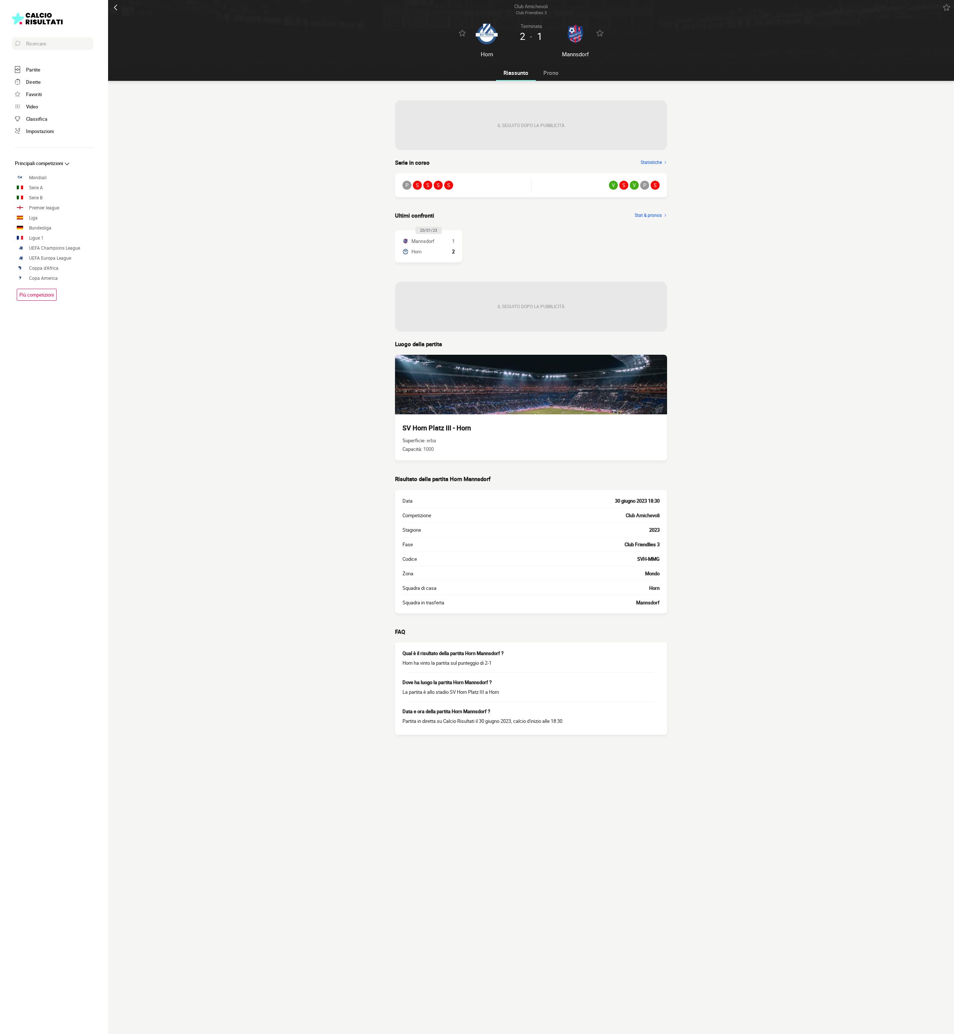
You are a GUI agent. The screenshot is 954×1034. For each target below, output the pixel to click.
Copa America (43, 278)
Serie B (35, 198)
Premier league (44, 208)
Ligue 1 (36, 238)
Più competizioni (36, 294)
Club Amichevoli (643, 515)
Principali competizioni (39, 163)
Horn (654, 588)
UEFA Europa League (50, 258)
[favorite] (946, 7)
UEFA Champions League (54, 248)
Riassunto (515, 72)
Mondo (652, 573)
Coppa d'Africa (44, 268)
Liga (33, 218)
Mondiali (38, 177)
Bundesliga (40, 228)
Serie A (36, 187)
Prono (551, 72)
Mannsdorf (648, 602)
